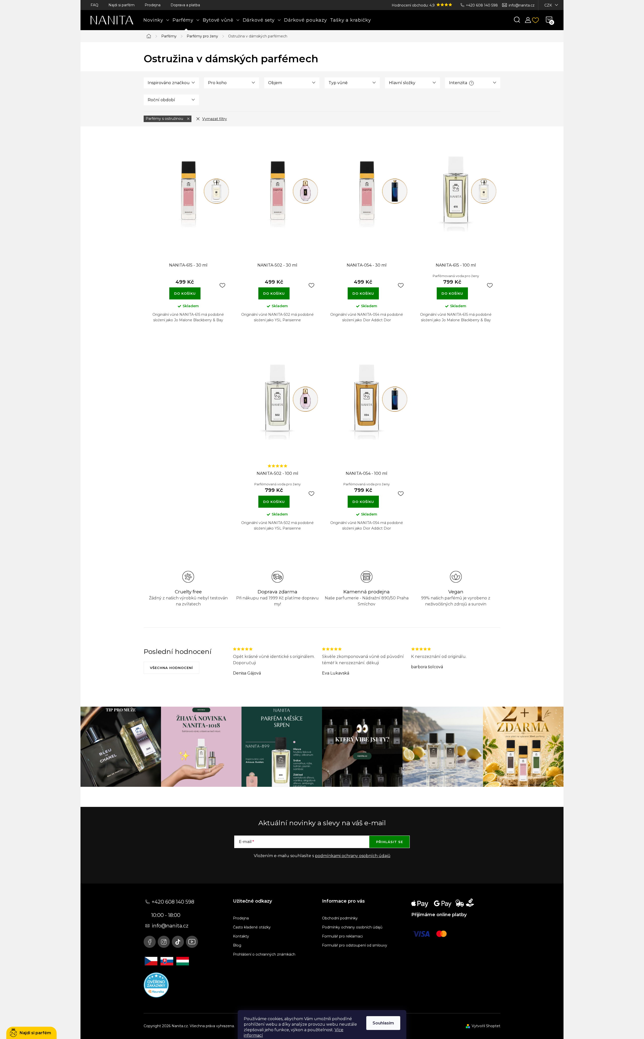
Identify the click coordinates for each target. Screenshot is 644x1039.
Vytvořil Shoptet (486, 1026)
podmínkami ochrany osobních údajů (352, 855)
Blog (237, 945)
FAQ (94, 5)
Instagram (164, 942)
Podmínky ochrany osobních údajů (352, 927)
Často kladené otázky (252, 927)
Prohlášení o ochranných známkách (264, 954)
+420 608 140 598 (482, 5)
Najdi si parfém (121, 5)
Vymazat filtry (214, 119)
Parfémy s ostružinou (165, 118)
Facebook (150, 942)
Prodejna (152, 5)
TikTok (178, 942)
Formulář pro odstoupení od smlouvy (354, 945)
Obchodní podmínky (340, 918)
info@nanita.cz (522, 5)
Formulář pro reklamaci (342, 936)
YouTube (192, 942)
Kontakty (241, 936)
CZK (548, 5)
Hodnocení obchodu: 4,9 (414, 5)
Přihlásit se (389, 842)
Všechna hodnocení (171, 668)
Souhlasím (383, 1023)
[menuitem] (156, 20)
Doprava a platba (185, 5)
